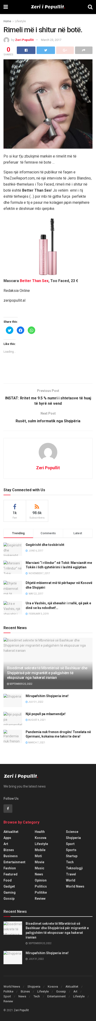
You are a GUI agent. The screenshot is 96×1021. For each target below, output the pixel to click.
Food (7, 880)
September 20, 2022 (20, 684)
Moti (38, 856)
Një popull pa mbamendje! (45, 714)
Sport (70, 844)
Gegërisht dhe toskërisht (45, 545)
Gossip (8, 898)
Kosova (40, 838)
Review (40, 898)
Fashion (9, 868)
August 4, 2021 (37, 720)
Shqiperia (73, 838)
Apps (7, 838)
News (39, 874)
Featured (10, 874)
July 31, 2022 (35, 702)
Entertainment (14, 862)
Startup (71, 856)
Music (39, 868)
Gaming (9, 892)
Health (40, 832)
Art (5, 844)
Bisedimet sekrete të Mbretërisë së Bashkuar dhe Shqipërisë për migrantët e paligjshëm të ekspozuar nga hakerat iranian (47, 673)
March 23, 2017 (51, 40)
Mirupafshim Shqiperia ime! (47, 696)
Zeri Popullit (24, 40)
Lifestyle (20, 21)
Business (10, 856)
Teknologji (74, 868)
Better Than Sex (34, 281)
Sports (71, 850)
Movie (39, 862)
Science (72, 832)
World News (75, 886)
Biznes (8, 850)
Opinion (41, 880)
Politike (41, 892)
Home (7, 21)
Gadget (9, 886)
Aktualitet (10, 832)
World (70, 880)
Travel (71, 874)
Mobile (40, 850)
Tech (70, 862)
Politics (41, 886)
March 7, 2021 (36, 742)
